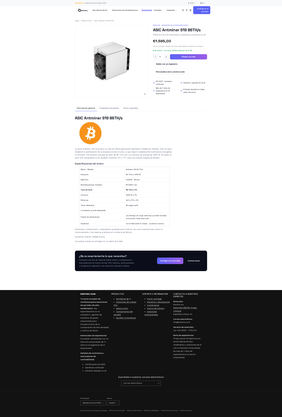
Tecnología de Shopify (99, 410)
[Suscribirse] (158, 383)
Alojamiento (147, 10)
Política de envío (186, 410)
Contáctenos (153, 305)
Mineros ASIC (87, 21)
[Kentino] (83, 10)
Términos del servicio (134, 410)
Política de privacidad (117, 410)
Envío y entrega (154, 299)
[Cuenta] (186, 10)
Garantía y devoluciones (158, 302)
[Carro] (190, 10)
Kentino (88, 410)
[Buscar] (183, 10)
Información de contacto (169, 410)
